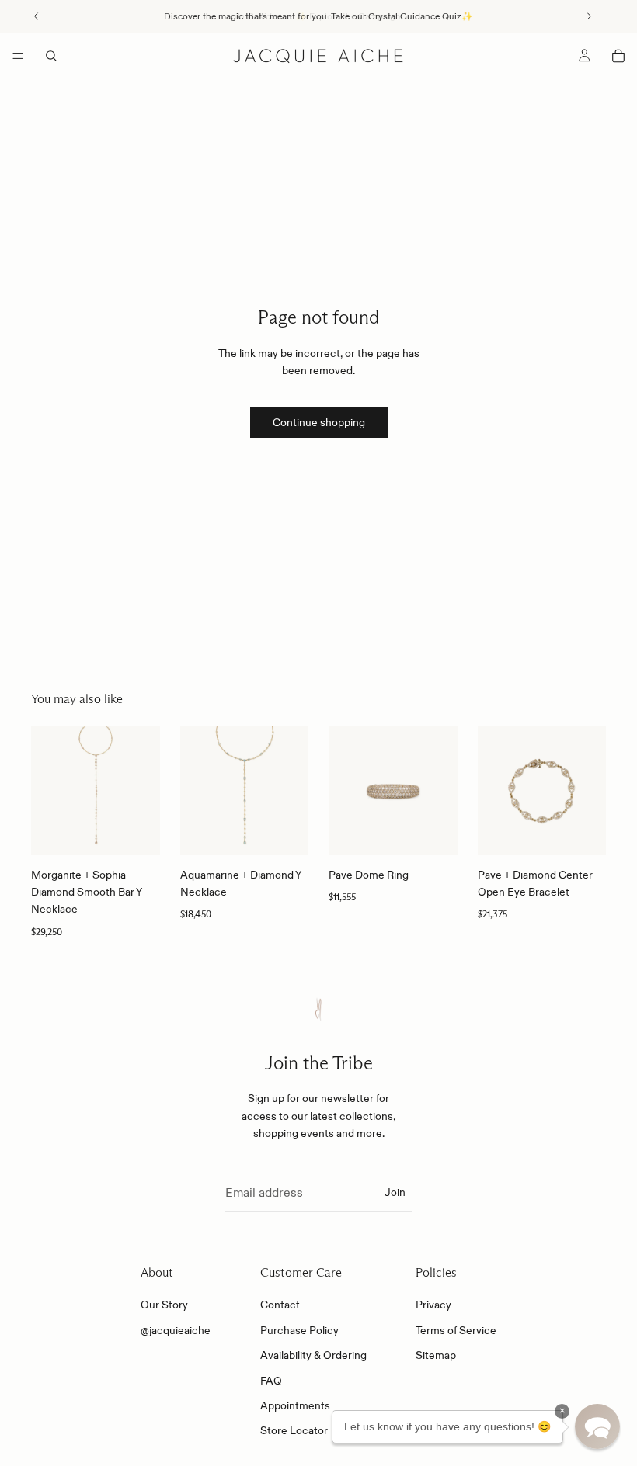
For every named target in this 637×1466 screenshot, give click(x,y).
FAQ (271, 1381)
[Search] (51, 56)
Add (149, 831)
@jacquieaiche (176, 1330)
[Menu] (18, 56)
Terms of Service (456, 1330)
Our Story (164, 1305)
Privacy (433, 1305)
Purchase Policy (299, 1330)
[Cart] (618, 56)
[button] (597, 1426)
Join (395, 1192)
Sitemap (436, 1355)
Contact (280, 1305)
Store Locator (294, 1431)
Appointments (295, 1405)
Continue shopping (319, 422)
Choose (446, 831)
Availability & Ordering (313, 1355)
